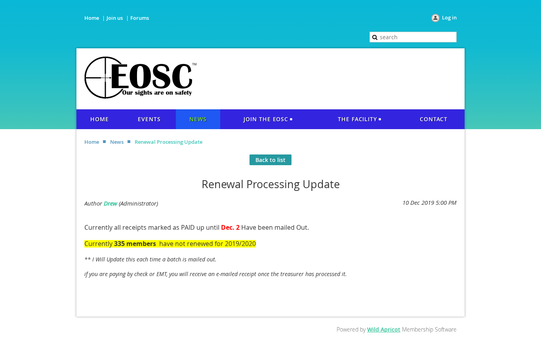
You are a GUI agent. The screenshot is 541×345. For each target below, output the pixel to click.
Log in (449, 17)
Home (91, 17)
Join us (115, 17)
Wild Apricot (383, 329)
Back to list (270, 160)
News (117, 141)
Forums (139, 17)
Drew (110, 203)
